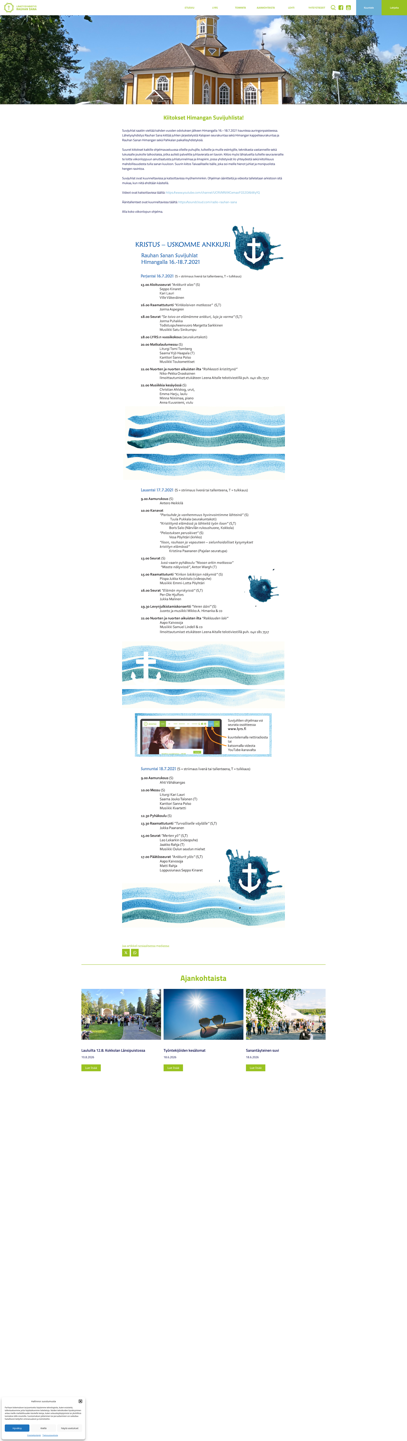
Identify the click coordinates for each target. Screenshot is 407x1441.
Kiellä (43, 1428)
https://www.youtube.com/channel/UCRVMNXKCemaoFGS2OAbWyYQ (213, 192)
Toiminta (240, 8)
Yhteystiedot (316, 8)
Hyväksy (17, 1428)
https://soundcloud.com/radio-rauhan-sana (207, 201)
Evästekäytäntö (34, 1435)
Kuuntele (369, 8)
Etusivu (189, 8)
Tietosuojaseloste (50, 1435)
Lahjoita (394, 8)
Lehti (291, 8)
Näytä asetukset (69, 1428)
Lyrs (215, 8)
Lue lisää (91, 1068)
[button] (80, 1401)
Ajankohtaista (266, 8)
